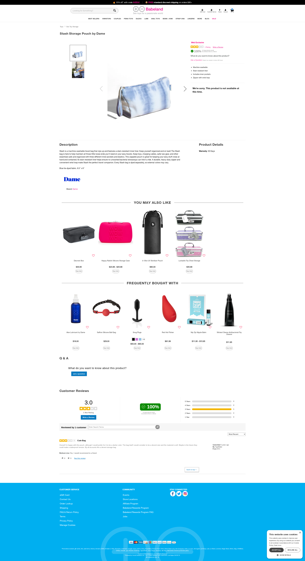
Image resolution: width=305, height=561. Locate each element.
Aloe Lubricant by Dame (75, 332)
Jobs (125, 516)
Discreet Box (79, 261)
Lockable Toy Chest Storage (189, 261)
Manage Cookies (67, 525)
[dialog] (285, 544)
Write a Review (218, 47)
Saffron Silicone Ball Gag (106, 332)
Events (126, 495)
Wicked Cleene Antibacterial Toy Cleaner (229, 333)
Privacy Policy (66, 520)
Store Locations (130, 499)
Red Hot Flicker (168, 332)
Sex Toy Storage (72, 27)
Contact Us (65, 499)
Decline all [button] (292, 550)
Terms (62, 516)
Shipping (64, 508)
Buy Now (79, 271)
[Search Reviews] (157, 427)
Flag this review (79, 458)
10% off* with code (126, 2)
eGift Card (64, 495)
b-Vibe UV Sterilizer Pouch (152, 261)
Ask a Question (196, 60)
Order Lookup (66, 503)
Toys (61, 27)
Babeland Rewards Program (136, 508)
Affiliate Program (130, 503)
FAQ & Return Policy (69, 512)
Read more (277, 545)
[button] (185, 88)
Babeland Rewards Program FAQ (138, 512)
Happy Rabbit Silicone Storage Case (116, 261)
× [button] (300, 533)
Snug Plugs (137, 332)
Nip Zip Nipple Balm (198, 332)
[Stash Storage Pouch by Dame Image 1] (143, 89)
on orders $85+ (168, 2)
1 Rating (207, 47)
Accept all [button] (276, 550)
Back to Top (191, 470)
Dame (75, 189)
